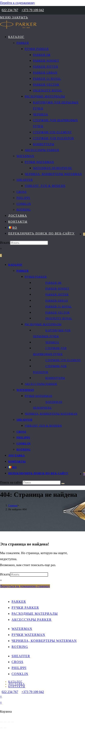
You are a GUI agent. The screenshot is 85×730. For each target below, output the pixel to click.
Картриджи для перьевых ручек (52, 333)
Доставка (16, 455)
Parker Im (53, 282)
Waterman (25, 389)
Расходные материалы (43, 324)
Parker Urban (56, 300)
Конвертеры (55, 377)
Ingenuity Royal (58, 318)
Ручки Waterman (38, 395)
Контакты (17, 461)
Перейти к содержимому (17, 3)
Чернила (52, 342)
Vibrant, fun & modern (43, 425)
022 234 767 (10, 10)
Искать (5, 242)
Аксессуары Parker (41, 383)
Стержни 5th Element (63, 360)
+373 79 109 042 (32, 10)
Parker (23, 270)
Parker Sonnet (57, 288)
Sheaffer (24, 419)
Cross (21, 431)
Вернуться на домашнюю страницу (25, 586)
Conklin (24, 443)
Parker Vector (57, 312)
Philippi (23, 437)
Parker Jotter (57, 294)
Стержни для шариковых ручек (50, 351)
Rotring (24, 449)
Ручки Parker (36, 276)
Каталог (15, 264)
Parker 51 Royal (58, 306)
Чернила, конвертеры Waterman (51, 413)
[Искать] (62, 483)
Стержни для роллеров (50, 369)
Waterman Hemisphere (47, 404)
